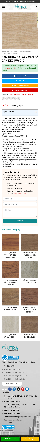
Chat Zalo (21, 81)
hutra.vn (11, 422)
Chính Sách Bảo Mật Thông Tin (14, 372)
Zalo (15, 68)
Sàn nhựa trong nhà (10, 53)
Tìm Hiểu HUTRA (9, 366)
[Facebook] (10, 389)
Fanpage (7, 68)
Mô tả (5, 105)
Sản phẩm (14, 51)
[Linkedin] (27, 389)
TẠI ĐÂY (18, 401)
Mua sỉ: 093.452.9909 (21, 85)
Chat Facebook (21, 76)
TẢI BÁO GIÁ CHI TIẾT (11, 384)
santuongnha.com (16, 420)
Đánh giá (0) (17, 105)
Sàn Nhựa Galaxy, (15, 94)
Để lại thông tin (10, 439)
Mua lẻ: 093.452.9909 (21, 90)
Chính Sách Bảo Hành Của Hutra (14, 379)
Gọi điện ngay (29, 439)
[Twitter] (14, 389)
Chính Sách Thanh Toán (12, 369)
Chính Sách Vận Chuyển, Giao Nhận (15, 376)
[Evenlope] (18, 389)
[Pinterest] (22, 389)
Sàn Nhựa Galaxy (25, 51)
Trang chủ (5, 51)
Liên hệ (20, 221)
